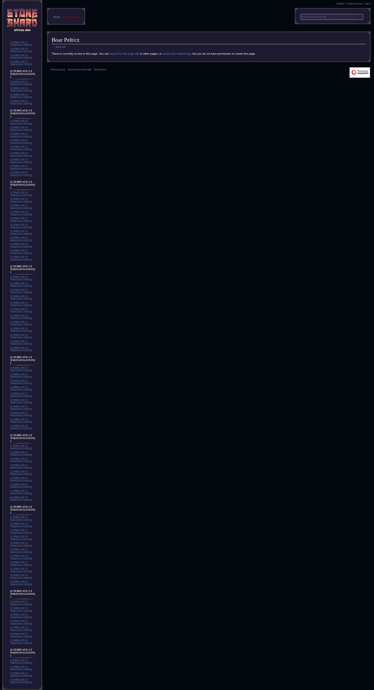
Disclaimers (100, 69)
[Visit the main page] (22, 20)
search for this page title (124, 53)
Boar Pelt (61, 47)
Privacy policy (58, 69)
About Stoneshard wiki (79, 69)
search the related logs (177, 53)
